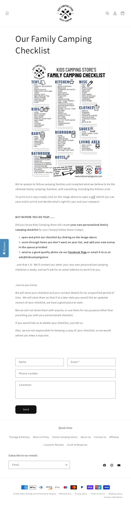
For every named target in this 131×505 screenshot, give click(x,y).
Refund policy (65, 493)
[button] (7, 13)
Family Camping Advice (65, 437)
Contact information (113, 497)
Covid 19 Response (77, 444)
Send (26, 409)
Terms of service (98, 493)
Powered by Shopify (47, 493)
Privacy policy (81, 493)
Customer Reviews (53, 444)
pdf (93, 197)
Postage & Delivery (19, 437)
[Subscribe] (66, 465)
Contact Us (100, 437)
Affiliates (114, 437)
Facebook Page (77, 252)
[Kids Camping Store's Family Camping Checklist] (68, 121)
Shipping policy (115, 493)
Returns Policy (41, 437)
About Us (86, 437)
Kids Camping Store (29, 493)
